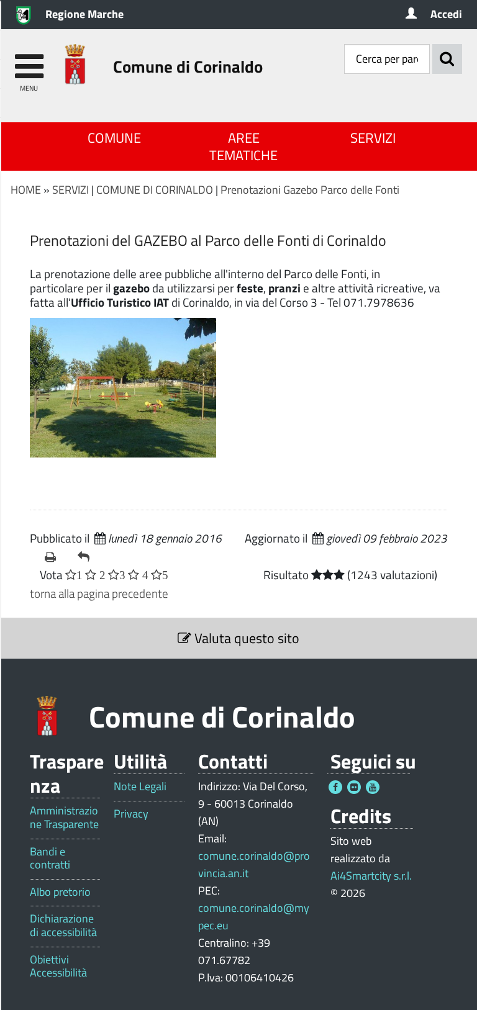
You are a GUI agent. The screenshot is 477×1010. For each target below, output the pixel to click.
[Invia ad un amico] (89, 557)
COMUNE (114, 138)
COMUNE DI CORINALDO (154, 189)
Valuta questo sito (245, 638)
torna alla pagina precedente (99, 593)
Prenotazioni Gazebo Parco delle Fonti (309, 189)
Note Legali (140, 786)
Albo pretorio (60, 892)
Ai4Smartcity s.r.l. (371, 875)
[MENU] (29, 60)
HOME (26, 189)
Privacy (131, 814)
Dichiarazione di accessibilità (63, 925)
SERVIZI (373, 138)
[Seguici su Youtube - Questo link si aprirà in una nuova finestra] (372, 787)
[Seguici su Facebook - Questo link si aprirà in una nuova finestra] (335, 787)
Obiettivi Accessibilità (58, 966)
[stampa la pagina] (56, 557)
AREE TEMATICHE (243, 146)
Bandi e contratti (50, 858)
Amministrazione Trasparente (64, 817)
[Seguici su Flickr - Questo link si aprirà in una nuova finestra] (354, 787)
